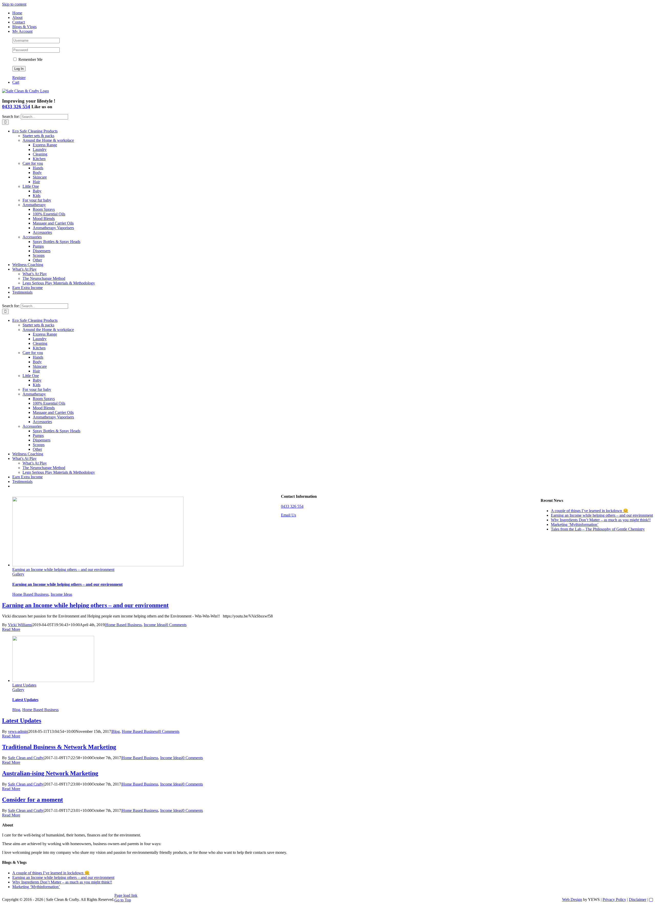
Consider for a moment (32, 799)
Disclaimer (637, 899)
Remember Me (29, 59)
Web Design (572, 899)
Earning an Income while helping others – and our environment (63, 569)
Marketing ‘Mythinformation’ (574, 524)
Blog (16, 710)
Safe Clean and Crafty (26, 758)
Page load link (125, 895)
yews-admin (18, 731)
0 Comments (176, 625)
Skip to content (14, 4)
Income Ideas (61, 594)
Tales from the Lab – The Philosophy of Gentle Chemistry (598, 529)
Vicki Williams (20, 625)
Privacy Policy (614, 899)
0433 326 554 (16, 106)
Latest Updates (24, 685)
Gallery (18, 574)
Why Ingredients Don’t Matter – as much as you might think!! (601, 520)
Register (19, 77)
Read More (11, 629)
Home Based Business (30, 594)
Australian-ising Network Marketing (50, 773)
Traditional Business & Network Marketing (59, 747)
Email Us (288, 515)
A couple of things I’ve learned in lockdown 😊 (589, 511)
